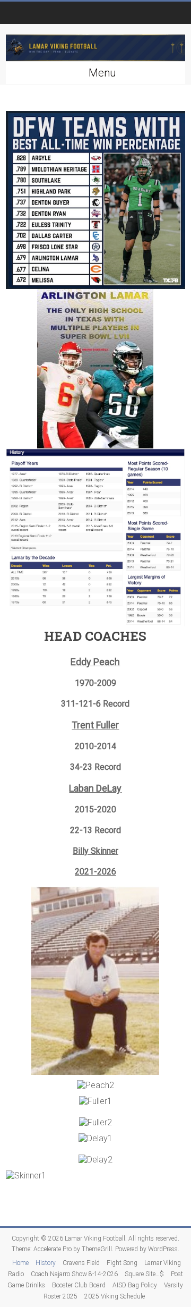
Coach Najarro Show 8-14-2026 (74, 1274)
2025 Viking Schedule (114, 1296)
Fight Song (122, 1263)
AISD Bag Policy (134, 1285)
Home (20, 1263)
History (46, 1263)
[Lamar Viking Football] (95, 48)
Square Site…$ (144, 1274)
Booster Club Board (79, 1285)
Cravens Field (81, 1263)
